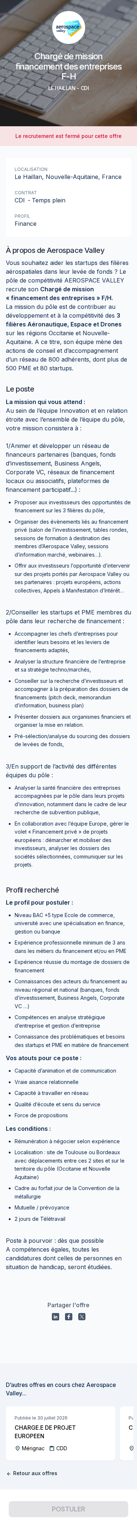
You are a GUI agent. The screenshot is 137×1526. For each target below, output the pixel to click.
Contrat (26, 192)
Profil (22, 216)
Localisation (31, 169)
